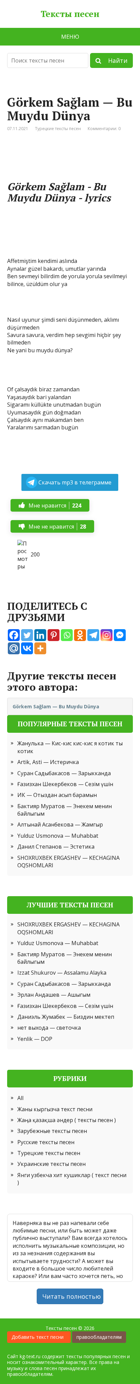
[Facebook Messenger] (120, 635)
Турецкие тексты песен (58, 128)
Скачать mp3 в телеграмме (74, 482)
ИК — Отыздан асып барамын (57, 795)
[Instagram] (106, 635)
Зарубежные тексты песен (52, 1131)
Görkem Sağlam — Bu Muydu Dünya (56, 706)
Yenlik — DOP (34, 1039)
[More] (40, 648)
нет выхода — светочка (49, 1027)
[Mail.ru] (14, 648)
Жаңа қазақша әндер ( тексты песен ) (66, 1120)
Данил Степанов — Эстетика (55, 846)
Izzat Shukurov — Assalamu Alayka (61, 972)
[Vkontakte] (27, 648)
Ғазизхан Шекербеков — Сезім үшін (65, 784)
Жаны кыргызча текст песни (54, 1109)
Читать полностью (71, 1296)
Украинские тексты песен (51, 1164)
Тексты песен (70, 14)
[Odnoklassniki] (80, 635)
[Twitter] (27, 635)
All (20, 1098)
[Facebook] (14, 635)
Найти (114, 60)
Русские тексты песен (45, 1142)
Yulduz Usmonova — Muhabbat (57, 835)
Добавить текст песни (39, 1337)
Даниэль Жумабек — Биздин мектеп (65, 1017)
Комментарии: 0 (104, 128)
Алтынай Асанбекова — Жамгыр (60, 824)
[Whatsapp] (67, 635)
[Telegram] (93, 635)
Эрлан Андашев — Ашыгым (53, 994)
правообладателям (99, 1337)
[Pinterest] (53, 635)
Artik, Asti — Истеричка (48, 762)
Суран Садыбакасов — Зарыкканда (64, 773)
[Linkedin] (40, 635)
